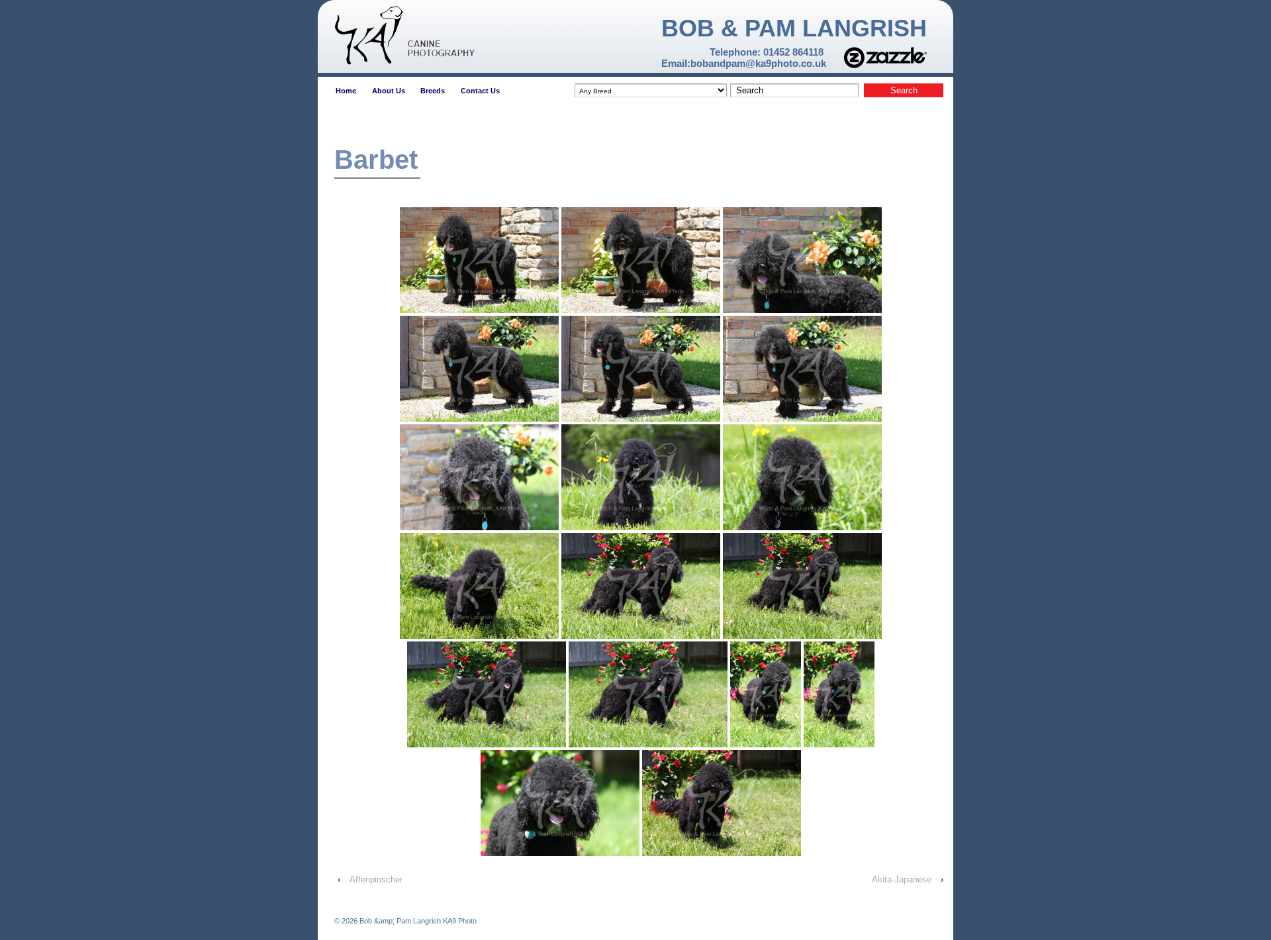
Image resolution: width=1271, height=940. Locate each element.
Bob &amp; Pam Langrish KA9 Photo (417, 921)
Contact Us (480, 91)
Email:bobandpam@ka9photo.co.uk (743, 63)
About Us (388, 91)
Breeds (432, 91)
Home (346, 91)
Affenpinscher (376, 879)
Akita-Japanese (901, 879)
